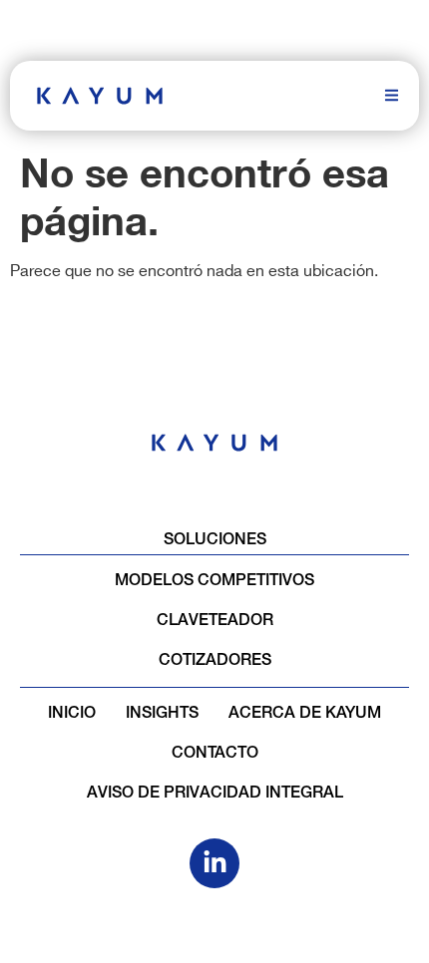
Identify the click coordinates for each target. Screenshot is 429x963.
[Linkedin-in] (214, 863)
